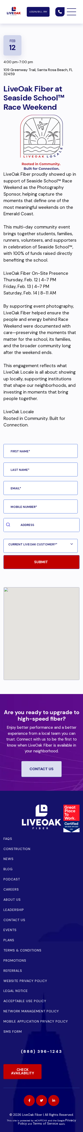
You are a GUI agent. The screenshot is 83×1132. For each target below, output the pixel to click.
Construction (16, 849)
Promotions (14, 960)
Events (10, 930)
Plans (8, 940)
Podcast (11, 879)
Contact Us (14, 920)
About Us (12, 899)
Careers (11, 889)
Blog (8, 869)
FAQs (7, 839)
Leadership (13, 910)
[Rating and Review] (71, 831)
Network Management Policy (31, 1011)
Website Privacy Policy (25, 981)
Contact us (41, 768)
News (8, 859)
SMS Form (12, 1031)
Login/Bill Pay (38, 11)
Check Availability (22, 1071)
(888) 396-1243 (41, 1051)
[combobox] (41, 525)
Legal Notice (15, 991)
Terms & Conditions (22, 950)
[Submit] (9, 525)
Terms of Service (45, 1123)
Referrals (12, 971)
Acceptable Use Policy (24, 1001)
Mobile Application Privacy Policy (35, 1021)
